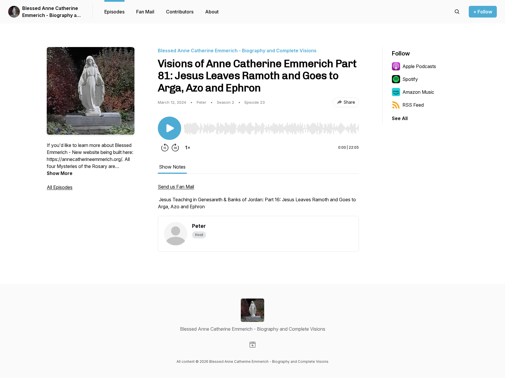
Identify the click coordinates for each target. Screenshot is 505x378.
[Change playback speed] (187, 147)
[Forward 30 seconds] (175, 147)
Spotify (410, 79)
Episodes (114, 12)
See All (400, 118)
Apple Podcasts (419, 66)
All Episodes (59, 187)
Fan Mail (145, 12)
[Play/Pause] (169, 128)
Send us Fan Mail (176, 187)
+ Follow (482, 12)
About (212, 12)
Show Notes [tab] (172, 167)
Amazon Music (418, 92)
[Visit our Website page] (252, 345)
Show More (59, 173)
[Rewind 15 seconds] (165, 147)
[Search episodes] (457, 11)
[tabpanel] (258, 199)
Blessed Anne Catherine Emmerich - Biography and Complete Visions (52, 12)
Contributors (179, 12)
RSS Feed (413, 105)
